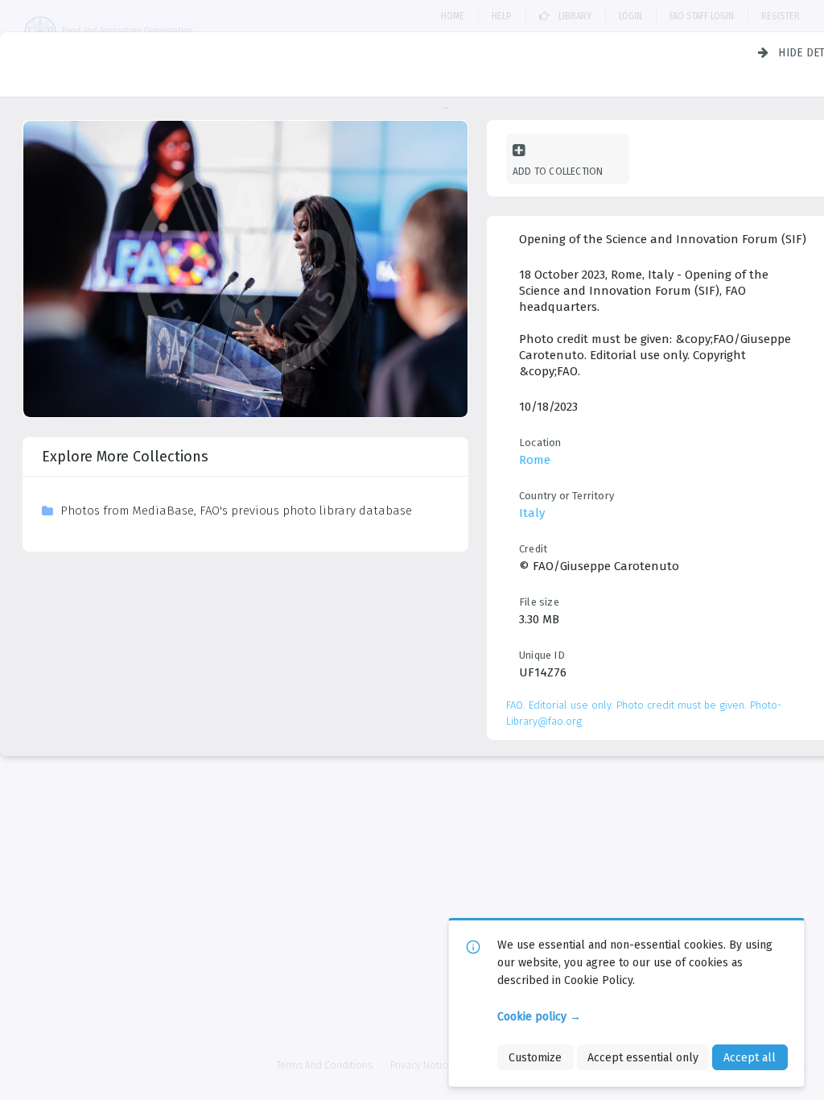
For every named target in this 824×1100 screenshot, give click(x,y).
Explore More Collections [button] (125, 456)
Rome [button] (534, 460)
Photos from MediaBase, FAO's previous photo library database (236, 510)
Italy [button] (532, 513)
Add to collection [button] (558, 171)
